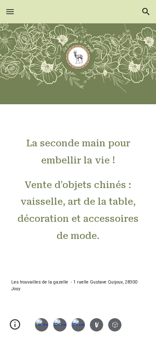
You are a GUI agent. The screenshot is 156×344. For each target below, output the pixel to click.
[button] (10, 11)
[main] (78, 185)
